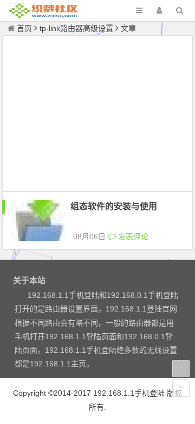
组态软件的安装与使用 (113, 206)
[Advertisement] (98, 115)
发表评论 (132, 236)
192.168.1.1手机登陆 (129, 393)
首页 (24, 28)
